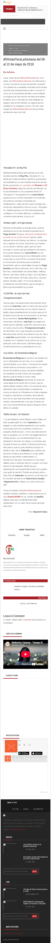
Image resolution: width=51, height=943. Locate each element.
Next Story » (42, 598)
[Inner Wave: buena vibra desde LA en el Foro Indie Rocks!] (9, 860)
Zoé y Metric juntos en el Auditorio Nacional (32, 845)
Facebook (11, 535)
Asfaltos (11, 72)
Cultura (15, 809)
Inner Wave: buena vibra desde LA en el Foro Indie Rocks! (35, 858)
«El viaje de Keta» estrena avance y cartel (35, 890)
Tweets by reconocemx (13, 933)
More (35, 871)
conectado (27, 620)
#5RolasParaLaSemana (18, 50)
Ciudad (26, 809)
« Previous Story (10, 581)
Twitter (42, 535)
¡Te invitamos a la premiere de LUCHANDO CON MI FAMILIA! (28, 9)
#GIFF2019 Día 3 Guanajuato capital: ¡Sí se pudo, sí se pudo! (34, 902)
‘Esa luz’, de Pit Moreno (28, 603)
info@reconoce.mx (18, 829)
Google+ (27, 535)
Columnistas (38, 809)
